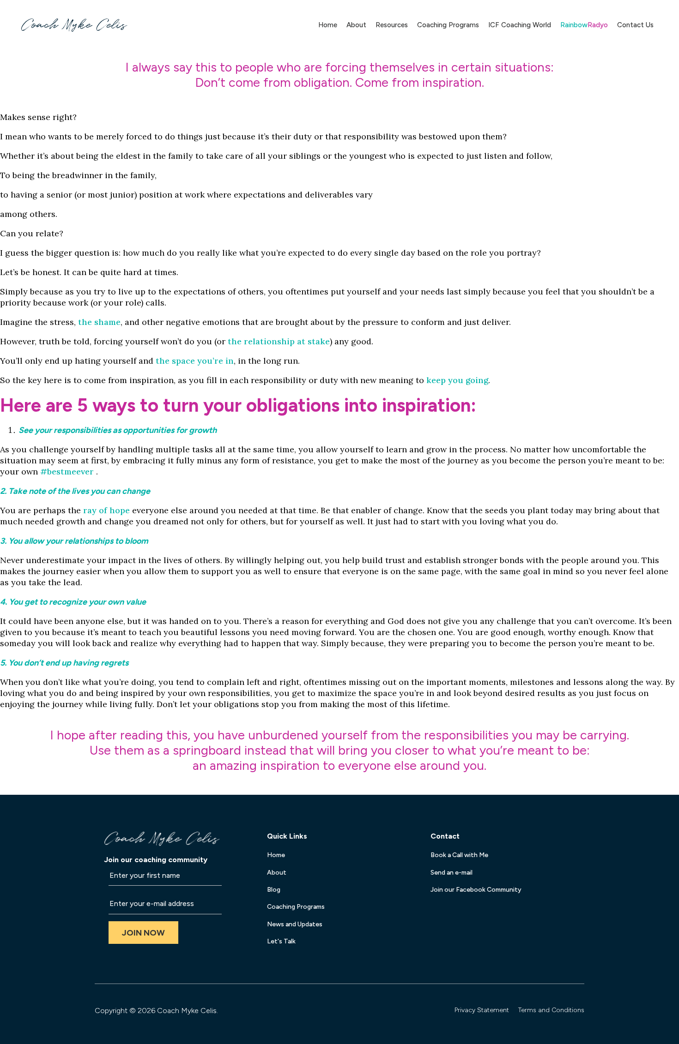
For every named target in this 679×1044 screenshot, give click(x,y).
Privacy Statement (482, 1010)
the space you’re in (195, 360)
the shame (99, 322)
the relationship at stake (279, 341)
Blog (273, 890)
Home (327, 25)
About (356, 25)
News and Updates (294, 924)
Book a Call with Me (459, 855)
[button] (143, 932)
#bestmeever (67, 471)
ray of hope (106, 510)
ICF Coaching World (519, 25)
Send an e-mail (451, 872)
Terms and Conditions (551, 1010)
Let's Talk (281, 941)
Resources (392, 25)
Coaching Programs (448, 25)
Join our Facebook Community (475, 890)
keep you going (457, 380)
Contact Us (635, 25)
